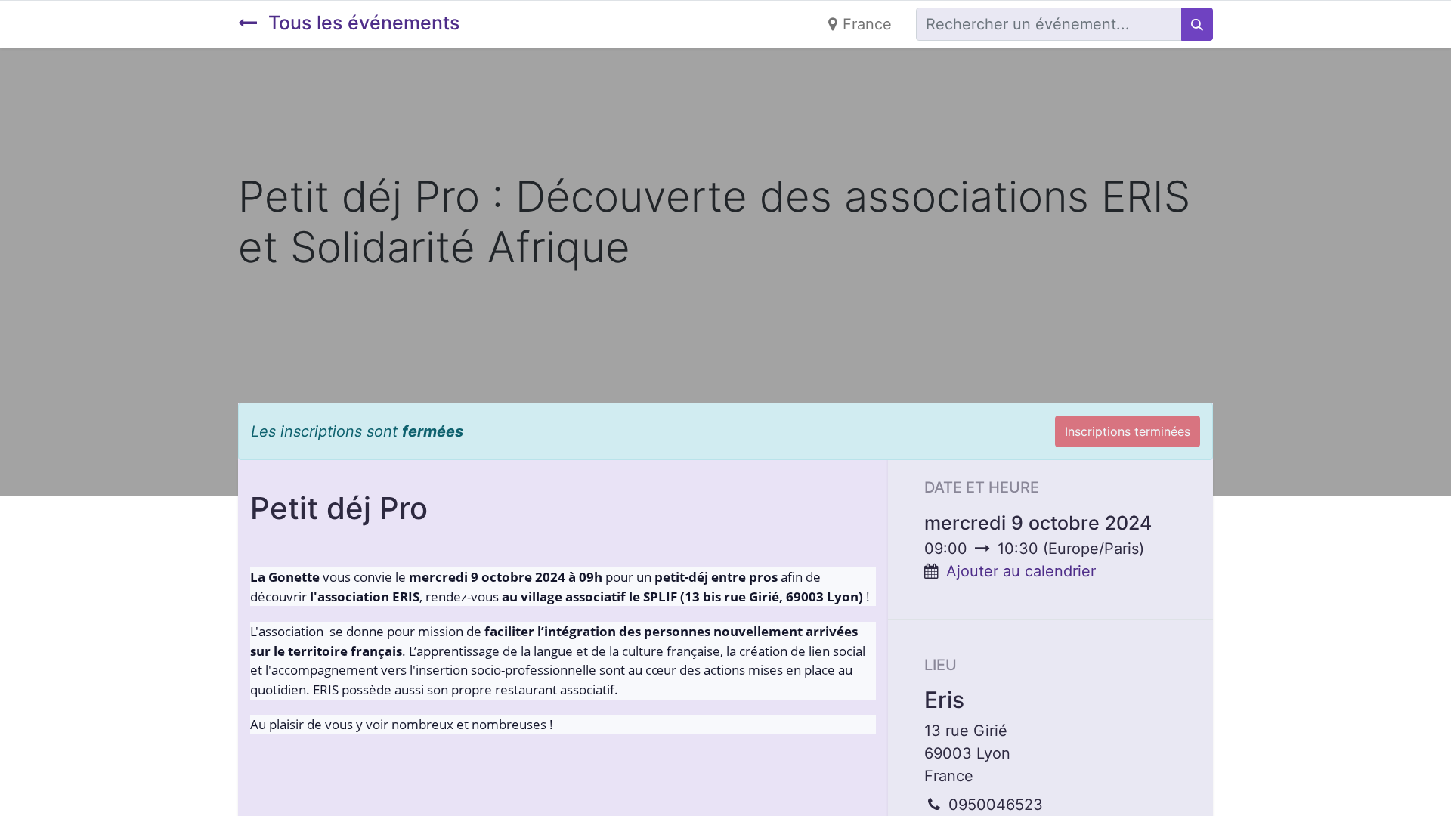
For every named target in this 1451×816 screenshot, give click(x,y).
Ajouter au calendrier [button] (1021, 571)
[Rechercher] (1197, 24)
